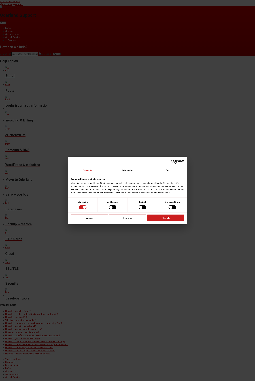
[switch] (112, 207)
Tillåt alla (166, 218)
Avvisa (89, 218)
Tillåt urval (127, 218)
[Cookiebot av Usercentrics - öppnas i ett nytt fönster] (172, 162)
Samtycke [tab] (87, 170)
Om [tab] (167, 170)
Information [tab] (127, 170)
